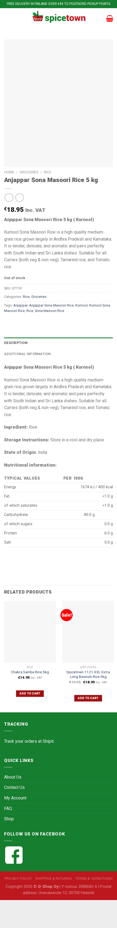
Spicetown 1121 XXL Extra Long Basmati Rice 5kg (88, 674)
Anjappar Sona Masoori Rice (51, 305)
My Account (15, 798)
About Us (12, 777)
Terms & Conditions (94, 879)
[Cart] (109, 18)
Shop (9, 818)
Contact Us (14, 787)
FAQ (8, 808)
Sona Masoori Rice (49, 311)
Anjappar (20, 305)
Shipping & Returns (53, 879)
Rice (47, 172)
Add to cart (30, 693)
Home (9, 172)
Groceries (29, 172)
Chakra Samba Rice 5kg (30, 672)
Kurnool (81, 305)
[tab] (58, 342)
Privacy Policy (18, 879)
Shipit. (48, 741)
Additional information (27, 354)
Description (15, 343)
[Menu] (7, 18)
